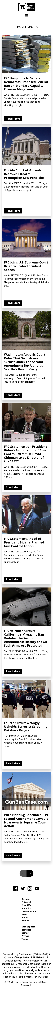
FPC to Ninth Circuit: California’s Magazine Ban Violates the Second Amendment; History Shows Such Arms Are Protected (25, 638)
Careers (25, 899)
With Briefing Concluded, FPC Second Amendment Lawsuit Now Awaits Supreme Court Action (26, 820)
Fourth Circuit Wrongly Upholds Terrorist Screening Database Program (25, 726)
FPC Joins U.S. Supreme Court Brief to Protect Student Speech (26, 266)
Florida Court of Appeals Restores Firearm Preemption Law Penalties (24, 174)
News (24, 914)
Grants (24, 917)
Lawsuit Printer (29, 911)
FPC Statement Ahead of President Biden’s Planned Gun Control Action (24, 542)
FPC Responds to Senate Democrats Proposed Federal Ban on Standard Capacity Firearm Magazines (26, 83)
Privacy (25, 936)
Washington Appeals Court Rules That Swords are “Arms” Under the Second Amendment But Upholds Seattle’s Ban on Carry (24, 361)
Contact (25, 933)
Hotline (25, 920)
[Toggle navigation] (26, 15)
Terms (24, 939)
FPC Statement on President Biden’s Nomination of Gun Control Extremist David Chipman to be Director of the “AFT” (25, 453)
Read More (13, 118)
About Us (26, 908)
